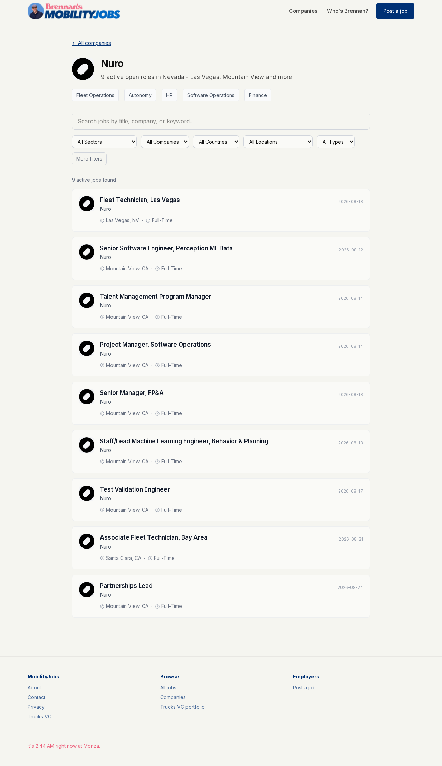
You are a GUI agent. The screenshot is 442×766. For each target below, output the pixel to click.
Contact (36, 697)
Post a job (395, 11)
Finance (258, 95)
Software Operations (210, 95)
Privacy (36, 707)
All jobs (168, 687)
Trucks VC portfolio (182, 707)
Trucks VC (39, 716)
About (34, 687)
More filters (89, 159)
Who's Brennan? (347, 11)
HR (169, 95)
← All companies (91, 43)
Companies (303, 11)
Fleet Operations (95, 95)
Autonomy (140, 95)
